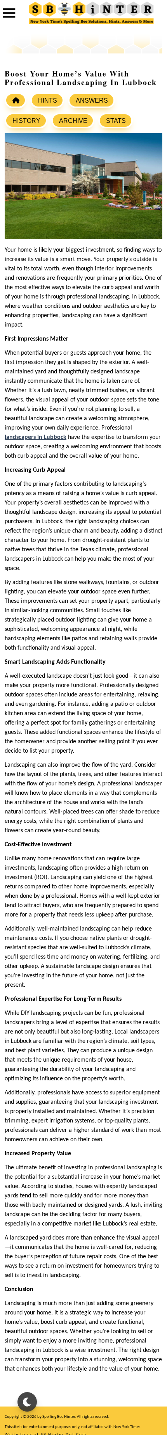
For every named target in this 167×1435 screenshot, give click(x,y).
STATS (116, 120)
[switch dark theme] (27, 1402)
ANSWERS (92, 100)
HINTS (47, 100)
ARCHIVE (73, 120)
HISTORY (26, 120)
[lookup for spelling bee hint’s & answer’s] (15, 100)
